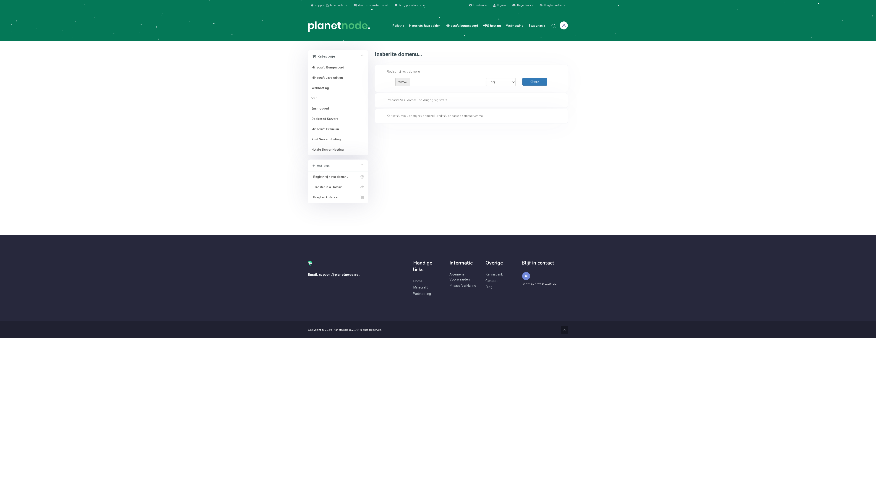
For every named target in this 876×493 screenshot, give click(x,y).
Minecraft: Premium (325, 129)
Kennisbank (494, 274)
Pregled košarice (554, 5)
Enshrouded (320, 109)
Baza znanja (537, 26)
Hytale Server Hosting (327, 150)
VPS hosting (492, 26)
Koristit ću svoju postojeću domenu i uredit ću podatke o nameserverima (435, 116)
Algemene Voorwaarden (459, 277)
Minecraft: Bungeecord (327, 68)
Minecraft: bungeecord (462, 26)
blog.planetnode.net (411, 5)
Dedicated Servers (324, 119)
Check (534, 81)
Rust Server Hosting (326, 139)
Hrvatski (479, 5)
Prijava (501, 5)
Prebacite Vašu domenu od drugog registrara (417, 100)
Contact (491, 280)
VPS (314, 98)
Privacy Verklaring (462, 285)
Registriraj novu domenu (329, 177)
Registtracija (524, 5)
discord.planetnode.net (372, 5)
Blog (488, 287)
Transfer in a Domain (326, 187)
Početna (398, 26)
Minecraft (420, 287)
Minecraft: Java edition (425, 26)
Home (417, 281)
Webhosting (515, 26)
